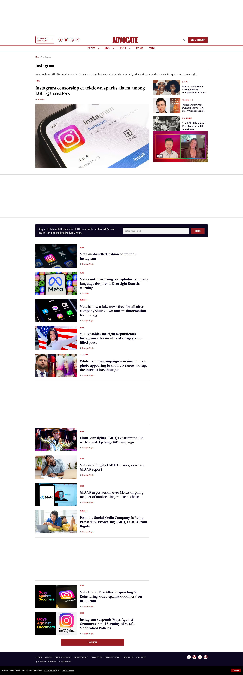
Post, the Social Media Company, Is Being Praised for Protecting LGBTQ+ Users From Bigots (113, 522)
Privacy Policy (50, 670)
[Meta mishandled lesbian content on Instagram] (56, 256)
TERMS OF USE (128, 657)
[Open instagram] (77, 40)
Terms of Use (68, 670)
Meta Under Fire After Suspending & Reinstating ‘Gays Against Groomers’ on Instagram (111, 596)
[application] (180, 146)
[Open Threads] (72, 40)
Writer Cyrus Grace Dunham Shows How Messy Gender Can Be (193, 107)
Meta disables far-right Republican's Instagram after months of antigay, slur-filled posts (111, 338)
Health (122, 48)
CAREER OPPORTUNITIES (63, 657)
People (185, 82)
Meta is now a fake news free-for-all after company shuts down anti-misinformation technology (113, 310)
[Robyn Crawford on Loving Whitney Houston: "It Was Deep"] (166, 87)
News (107, 48)
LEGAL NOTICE (141, 657)
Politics (91, 48)
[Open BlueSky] (66, 40)
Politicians (187, 118)
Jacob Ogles (41, 99)
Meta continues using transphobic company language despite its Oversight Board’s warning (114, 283)
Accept (236, 670)
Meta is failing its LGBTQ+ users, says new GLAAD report (112, 467)
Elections (84, 355)
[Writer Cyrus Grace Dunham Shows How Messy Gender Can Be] (166, 105)
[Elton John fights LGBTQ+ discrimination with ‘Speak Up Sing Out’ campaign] (56, 439)
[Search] (184, 39)
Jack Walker (85, 293)
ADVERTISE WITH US (81, 657)
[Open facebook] (60, 40)
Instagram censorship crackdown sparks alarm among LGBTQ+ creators (90, 90)
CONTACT (38, 657)
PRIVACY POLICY (96, 657)
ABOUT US (48, 657)
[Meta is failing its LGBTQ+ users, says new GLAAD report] (56, 467)
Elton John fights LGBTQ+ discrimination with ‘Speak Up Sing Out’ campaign (112, 439)
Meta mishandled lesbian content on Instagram (108, 256)
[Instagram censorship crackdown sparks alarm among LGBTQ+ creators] (92, 136)
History (139, 48)
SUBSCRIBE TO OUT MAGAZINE (42, 40)
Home (37, 57)
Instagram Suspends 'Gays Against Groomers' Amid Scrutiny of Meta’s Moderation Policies (107, 623)
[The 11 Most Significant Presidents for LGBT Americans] (166, 123)
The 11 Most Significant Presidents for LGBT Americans (193, 126)
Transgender (188, 100)
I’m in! (197, 230)
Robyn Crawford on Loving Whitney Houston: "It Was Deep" (194, 89)
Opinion (152, 48)
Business (83, 300)
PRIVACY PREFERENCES (112, 657)
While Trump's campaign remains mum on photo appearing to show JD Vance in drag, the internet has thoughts (113, 365)
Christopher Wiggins (88, 264)
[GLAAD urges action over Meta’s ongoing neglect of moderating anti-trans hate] (56, 494)
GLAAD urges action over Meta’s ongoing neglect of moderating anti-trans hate (111, 494)
